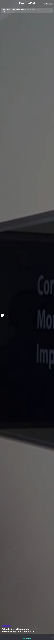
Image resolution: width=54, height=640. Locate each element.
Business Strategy (7, 625)
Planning (13, 9)
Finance (8, 9)
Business (3, 9)
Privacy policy (28, 638)
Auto (38, 9)
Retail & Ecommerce (31, 9)
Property (3, 11)
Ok (24, 638)
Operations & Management (21, 9)
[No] (52, 637)
